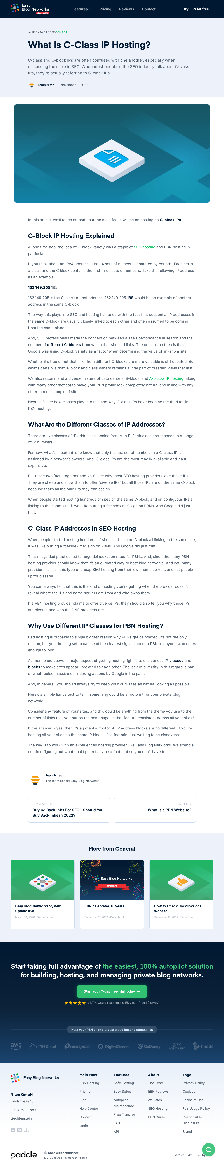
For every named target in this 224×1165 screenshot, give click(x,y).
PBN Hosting (89, 1083)
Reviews (126, 9)
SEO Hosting (158, 1108)
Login (83, 1126)
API (116, 1131)
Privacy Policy (194, 1083)
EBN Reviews (158, 1091)
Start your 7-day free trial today (109, 991)
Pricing (105, 9)
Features (80, 9)
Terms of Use (193, 1100)
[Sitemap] (26, 1130)
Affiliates (155, 1100)
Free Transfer (124, 1114)
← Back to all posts (42, 32)
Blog (82, 1100)
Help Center (88, 1108)
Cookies (189, 1091)
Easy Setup (122, 1091)
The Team (156, 1083)
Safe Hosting (124, 1083)
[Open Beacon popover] (208, 1149)
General (63, 32)
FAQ (117, 1123)
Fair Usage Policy (196, 1108)
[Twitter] (20, 1130)
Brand (187, 1131)
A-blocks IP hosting (166, 378)
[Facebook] (12, 1130)
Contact (149, 9)
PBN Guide (156, 1117)
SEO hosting (144, 247)
